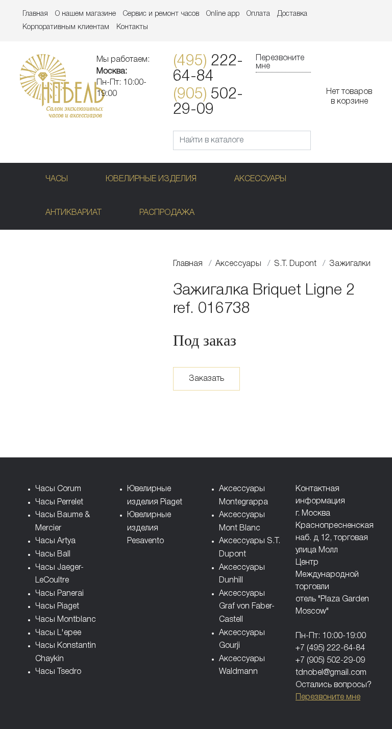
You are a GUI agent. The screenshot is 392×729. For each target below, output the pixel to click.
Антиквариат (73, 212)
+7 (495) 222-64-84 (330, 648)
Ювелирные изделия (151, 179)
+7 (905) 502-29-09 (330, 660)
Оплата (258, 14)
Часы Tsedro (58, 671)
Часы (56, 179)
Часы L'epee (58, 633)
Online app (222, 14)
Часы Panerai (59, 593)
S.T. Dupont (295, 264)
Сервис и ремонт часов (161, 14)
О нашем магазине (85, 14)
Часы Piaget (57, 606)
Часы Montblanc (65, 619)
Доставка (292, 14)
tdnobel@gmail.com (331, 672)
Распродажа (166, 212)
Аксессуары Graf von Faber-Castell (247, 606)
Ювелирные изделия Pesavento (149, 528)
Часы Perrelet (59, 502)
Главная (35, 14)
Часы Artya (55, 541)
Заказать (206, 378)
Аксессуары (260, 179)
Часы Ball (52, 554)
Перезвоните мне (280, 62)
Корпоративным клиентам (65, 27)
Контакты (132, 27)
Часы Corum (58, 489)
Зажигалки (350, 264)
